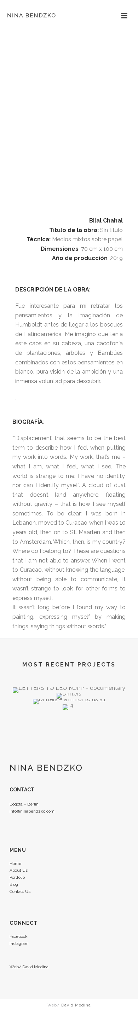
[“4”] (69, 729)
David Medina (35, 966)
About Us (19, 870)
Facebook (19, 936)
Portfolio (17, 877)
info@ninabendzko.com (32, 811)
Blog (14, 884)
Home (15, 863)
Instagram (19, 943)
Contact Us (20, 891)
